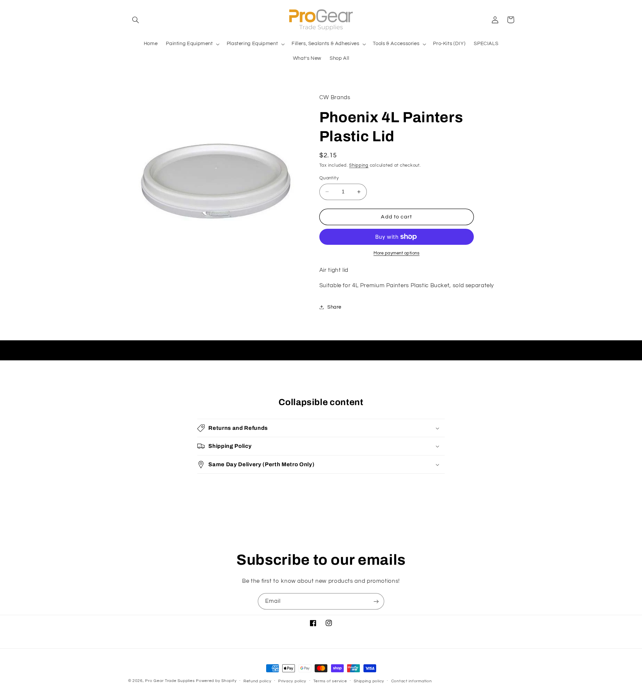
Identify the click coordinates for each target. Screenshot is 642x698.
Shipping (358, 165)
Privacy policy (292, 681)
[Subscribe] (376, 601)
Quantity (329, 178)
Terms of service (330, 681)
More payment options (396, 253)
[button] (135, 19)
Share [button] (334, 307)
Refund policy (257, 681)
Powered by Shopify (216, 681)
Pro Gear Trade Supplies (170, 681)
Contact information (411, 681)
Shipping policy (369, 681)
